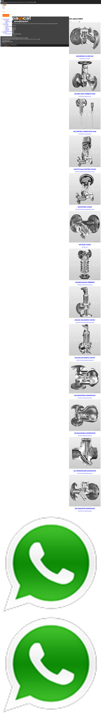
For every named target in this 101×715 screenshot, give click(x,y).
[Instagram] (2, 1)
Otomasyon (5, 32)
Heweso (9, 46)
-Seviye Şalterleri (8, 33)
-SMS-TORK (7, 29)
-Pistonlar (6, 20)
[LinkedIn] (3, 1)
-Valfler (6, 22)
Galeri (4, 13)
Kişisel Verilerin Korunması (16, 33)
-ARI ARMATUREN (8, 26)
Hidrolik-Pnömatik (6, 19)
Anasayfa (4, 9)
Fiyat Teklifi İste (6, 15)
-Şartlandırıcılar (8, 21)
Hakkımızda (5, 10)
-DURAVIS (7, 30)
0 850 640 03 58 (6, 40)
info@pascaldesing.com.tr (8, 41)
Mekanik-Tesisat (6, 24)
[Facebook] (0, 1)
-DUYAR (6, 27)
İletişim (13, 32)
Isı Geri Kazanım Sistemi (7, 31)
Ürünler (4, 11)
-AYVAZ (6, 25)
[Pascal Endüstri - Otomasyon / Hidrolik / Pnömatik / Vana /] (5, 6)
